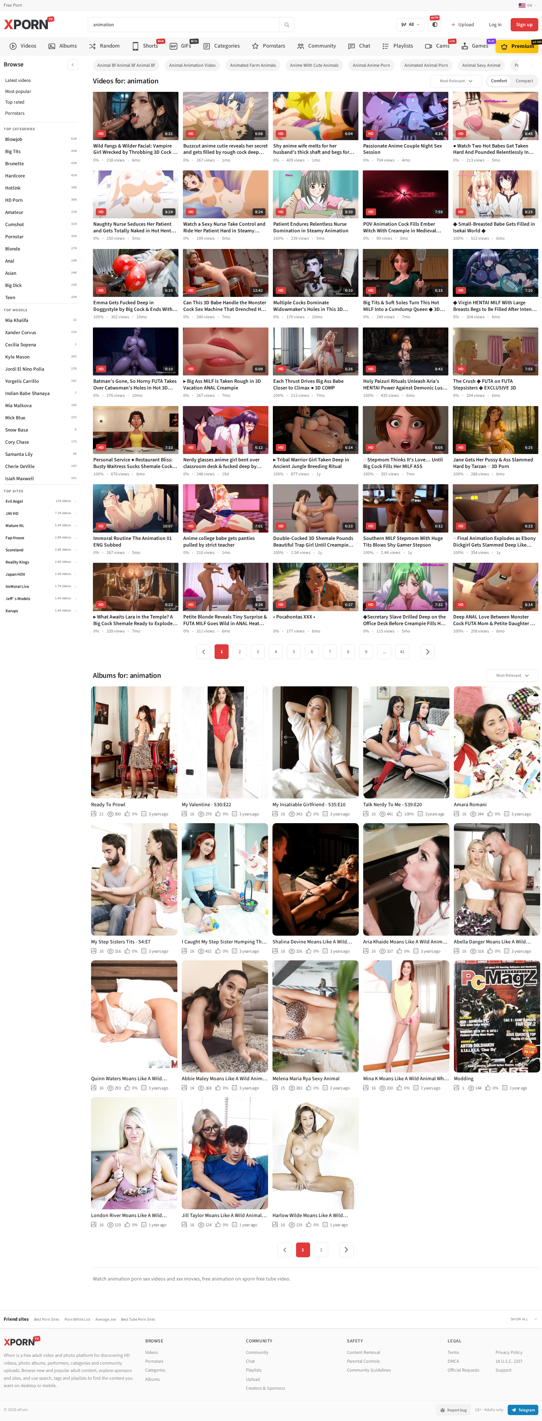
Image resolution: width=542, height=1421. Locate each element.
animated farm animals (253, 65)
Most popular (18, 91)
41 (402, 651)
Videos (151, 1352)
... (384, 651)
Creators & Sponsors (265, 1388)
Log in (495, 24)
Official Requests (463, 1370)
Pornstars (14, 113)
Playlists (253, 1370)
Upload (253, 1379)
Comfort (499, 81)
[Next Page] (428, 651)
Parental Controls (363, 1361)
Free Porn (13, 5)
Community (257, 1352)
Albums (152, 1379)
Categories (155, 1370)
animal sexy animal (481, 65)
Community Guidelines (369, 1370)
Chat (250, 1361)
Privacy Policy (509, 1352)
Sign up (524, 24)
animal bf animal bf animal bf (126, 65)
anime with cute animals (314, 65)
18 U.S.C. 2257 (509, 1361)
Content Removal (363, 1352)
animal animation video (192, 65)
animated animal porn (426, 65)
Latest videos (18, 80)
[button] (534, 65)
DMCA (453, 1361)
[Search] (286, 24)
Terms (453, 1352)
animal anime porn (371, 65)
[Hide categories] (72, 64)
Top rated (14, 102)
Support (503, 1370)
